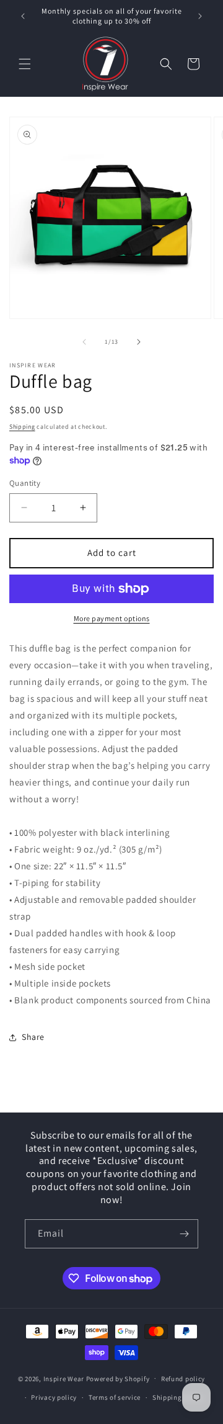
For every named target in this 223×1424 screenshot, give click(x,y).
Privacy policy (54, 1397)
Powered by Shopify (118, 1378)
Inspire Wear (63, 1378)
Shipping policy (178, 1397)
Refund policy (183, 1378)
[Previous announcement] (23, 16)
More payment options (112, 618)
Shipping (22, 427)
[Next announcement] (200, 16)
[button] (24, 64)
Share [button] (33, 1036)
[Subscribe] (184, 1233)
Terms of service (115, 1397)
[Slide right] (138, 342)
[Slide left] (84, 342)
